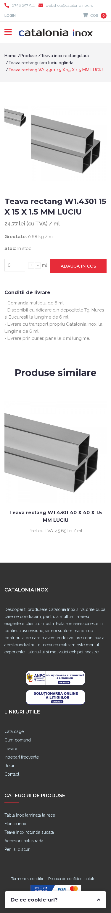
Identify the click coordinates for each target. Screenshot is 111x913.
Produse (28, 55)
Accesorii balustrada (23, 840)
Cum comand (17, 740)
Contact (11, 774)
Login (10, 16)
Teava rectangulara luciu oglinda (40, 62)
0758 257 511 (23, 5)
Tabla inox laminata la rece (29, 815)
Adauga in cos (78, 266)
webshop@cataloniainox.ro (69, 5)
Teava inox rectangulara (65, 55)
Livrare (10, 748)
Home (10, 55)
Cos (97, 16)
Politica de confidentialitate (71, 878)
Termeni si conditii (27, 878)
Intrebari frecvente (21, 757)
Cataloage (14, 731)
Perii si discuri (17, 849)
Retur (9, 765)
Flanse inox (15, 823)
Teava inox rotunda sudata (29, 832)
